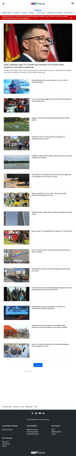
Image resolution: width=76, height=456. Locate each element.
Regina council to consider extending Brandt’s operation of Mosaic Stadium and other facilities (49, 326)
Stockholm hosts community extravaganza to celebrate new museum (48, 138)
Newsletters (28, 406)
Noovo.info (5, 441)
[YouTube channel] (40, 413)
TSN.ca (53, 434)
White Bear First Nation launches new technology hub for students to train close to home (51, 175)
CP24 (53, 429)
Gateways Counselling (54, 13)
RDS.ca (4, 446)
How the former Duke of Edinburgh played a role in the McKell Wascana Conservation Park (52, 289)
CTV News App (6, 406)
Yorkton (24, 13)
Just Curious (41, 13)
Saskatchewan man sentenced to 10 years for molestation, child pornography (48, 307)
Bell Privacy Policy (32, 429)
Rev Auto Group (69, 13)
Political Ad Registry (33, 434)
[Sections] (3, 4)
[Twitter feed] (32, 413)
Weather (31, 13)
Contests (16, 13)
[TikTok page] (36, 413)
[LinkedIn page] (43, 413)
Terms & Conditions (32, 431)
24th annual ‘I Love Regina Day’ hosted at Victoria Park (52, 231)
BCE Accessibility (7, 429)
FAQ (22, 406)
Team (35, 406)
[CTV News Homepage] (38, 4)
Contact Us (16, 406)
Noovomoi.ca (6, 444)
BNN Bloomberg (56, 431)
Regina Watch (6, 13)
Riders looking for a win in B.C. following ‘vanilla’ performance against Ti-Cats (49, 194)
